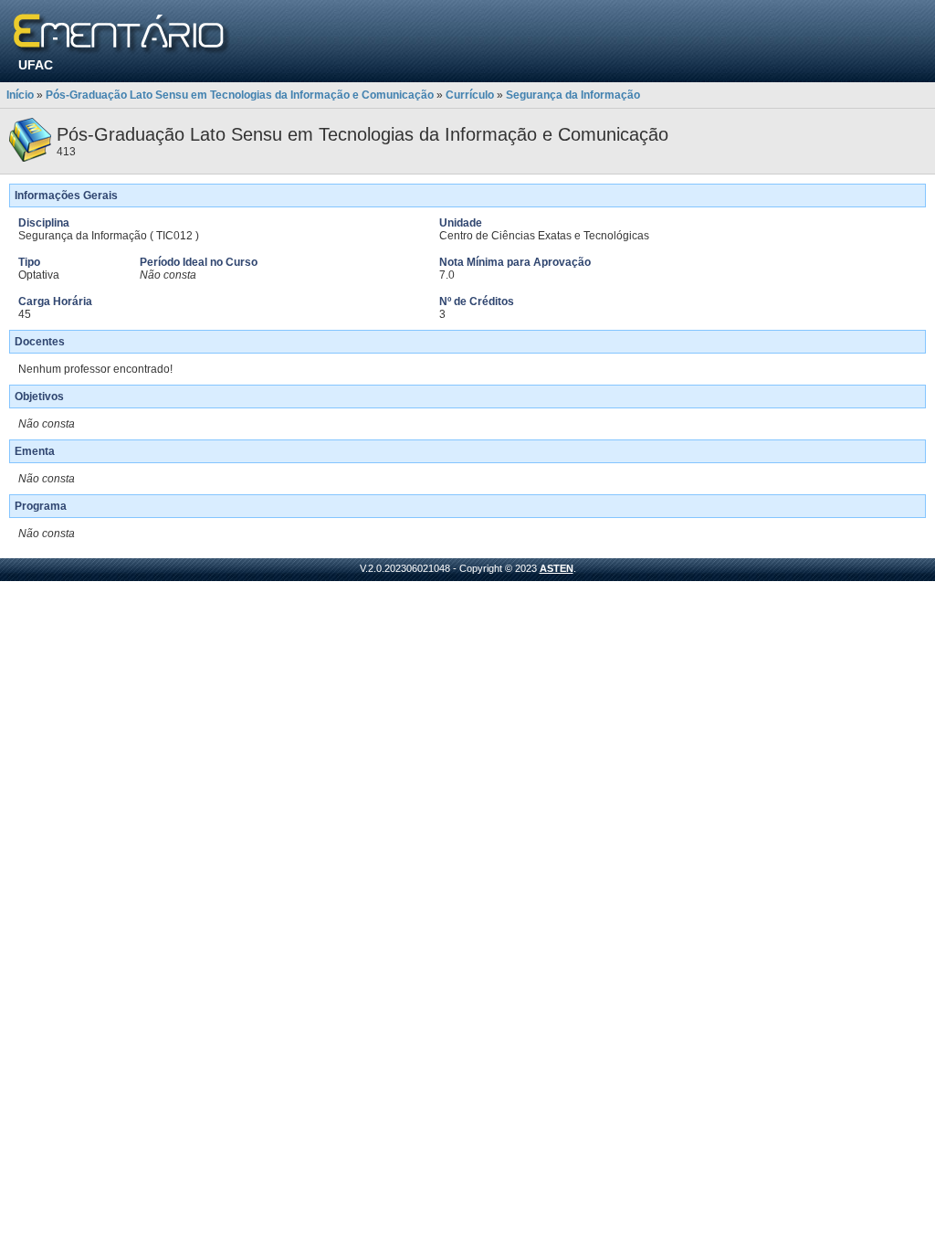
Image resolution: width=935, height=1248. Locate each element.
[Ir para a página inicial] (122, 34)
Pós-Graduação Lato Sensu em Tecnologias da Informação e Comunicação (240, 95)
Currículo (470, 95)
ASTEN (556, 568)
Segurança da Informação (573, 95)
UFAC (35, 65)
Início (20, 95)
